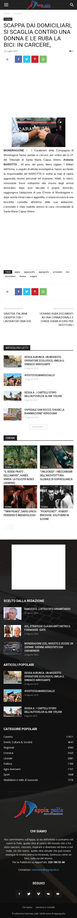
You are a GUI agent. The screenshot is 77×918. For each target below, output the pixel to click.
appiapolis (44, 271)
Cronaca (17, 13)
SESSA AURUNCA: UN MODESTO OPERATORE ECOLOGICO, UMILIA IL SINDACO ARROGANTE (44, 361)
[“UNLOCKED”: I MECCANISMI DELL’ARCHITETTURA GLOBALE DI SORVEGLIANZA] (57, 457)
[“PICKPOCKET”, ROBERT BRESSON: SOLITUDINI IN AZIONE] (57, 496)
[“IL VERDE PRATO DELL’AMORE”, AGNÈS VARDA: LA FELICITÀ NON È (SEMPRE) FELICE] (20, 457)
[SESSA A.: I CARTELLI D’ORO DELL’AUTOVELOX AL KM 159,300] (12, 396)
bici (67, 271)
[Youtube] (57, 894)
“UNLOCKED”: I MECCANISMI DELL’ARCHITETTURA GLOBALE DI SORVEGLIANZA (56, 475)
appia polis (29, 271)
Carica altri (37, 426)
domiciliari (10, 276)
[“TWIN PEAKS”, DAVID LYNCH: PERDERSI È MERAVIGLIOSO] (20, 496)
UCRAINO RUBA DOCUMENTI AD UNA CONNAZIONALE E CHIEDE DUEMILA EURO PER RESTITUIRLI (56, 319)
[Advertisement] (38, 90)
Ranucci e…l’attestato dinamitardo (47, 609)
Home (7, 13)
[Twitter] (28, 894)
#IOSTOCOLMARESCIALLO (39, 375)
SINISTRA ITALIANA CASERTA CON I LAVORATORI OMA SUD (17, 317)
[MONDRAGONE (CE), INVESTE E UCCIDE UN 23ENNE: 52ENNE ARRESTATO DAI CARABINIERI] (12, 648)
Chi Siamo (27, 907)
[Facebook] (19, 894)
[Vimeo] (38, 894)
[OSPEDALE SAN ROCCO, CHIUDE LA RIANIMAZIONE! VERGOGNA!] (12, 414)
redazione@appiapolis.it (45, 869)
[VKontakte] (48, 894)
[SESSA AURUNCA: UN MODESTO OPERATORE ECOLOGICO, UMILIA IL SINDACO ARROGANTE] (12, 361)
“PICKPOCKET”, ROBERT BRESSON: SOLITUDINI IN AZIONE (54, 515)
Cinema (8, 467)
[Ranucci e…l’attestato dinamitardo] (12, 613)
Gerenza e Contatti (45, 907)
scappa (33, 276)
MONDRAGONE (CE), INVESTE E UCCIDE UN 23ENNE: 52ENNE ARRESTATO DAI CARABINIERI (48, 647)
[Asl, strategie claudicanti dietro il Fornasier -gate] (12, 630)
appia (17, 271)
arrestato (57, 271)
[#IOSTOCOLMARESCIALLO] (12, 379)
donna (23, 276)
